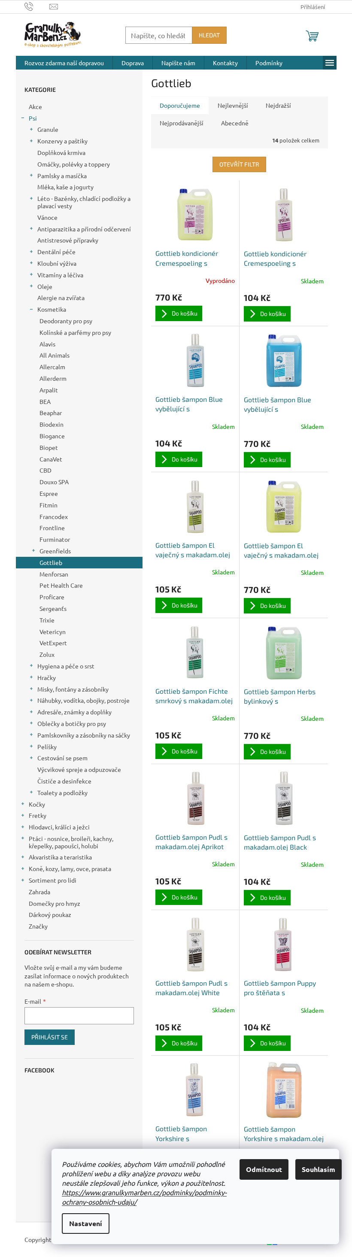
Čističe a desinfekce (64, 781)
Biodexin (51, 424)
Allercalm (52, 366)
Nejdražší (278, 105)
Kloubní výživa (56, 263)
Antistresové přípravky (67, 240)
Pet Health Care (61, 585)
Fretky (37, 815)
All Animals (54, 355)
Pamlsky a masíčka (62, 175)
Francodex (53, 516)
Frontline (52, 527)
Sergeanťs (53, 608)
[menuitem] (64, 63)
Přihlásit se (49, 1037)
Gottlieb (50, 562)
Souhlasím (318, 1169)
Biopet (48, 447)
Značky (38, 926)
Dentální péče (56, 251)
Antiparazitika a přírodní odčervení (84, 229)
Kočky (37, 804)
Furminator (54, 539)
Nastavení (85, 1223)
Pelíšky (47, 746)
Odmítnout (264, 1169)
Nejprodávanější (181, 123)
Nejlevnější (233, 105)
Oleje (44, 286)
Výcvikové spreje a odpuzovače (79, 769)
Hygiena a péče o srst (65, 666)
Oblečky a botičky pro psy (71, 723)
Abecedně (235, 123)
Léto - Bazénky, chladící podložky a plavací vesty (83, 202)
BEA (45, 401)
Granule (47, 129)
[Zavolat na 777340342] (37, 5)
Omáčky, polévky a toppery (73, 164)
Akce (35, 106)
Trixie (47, 620)
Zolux (47, 654)
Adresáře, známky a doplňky (74, 712)
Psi (33, 118)
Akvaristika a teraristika (60, 857)
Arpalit (48, 390)
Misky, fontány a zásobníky (73, 689)
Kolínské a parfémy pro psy (75, 332)
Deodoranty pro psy (65, 321)
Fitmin (48, 505)
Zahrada (39, 892)
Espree (48, 493)
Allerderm (53, 378)
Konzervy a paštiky (62, 141)
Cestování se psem (62, 758)
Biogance (52, 436)
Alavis (47, 344)
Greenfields (55, 551)
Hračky (46, 677)
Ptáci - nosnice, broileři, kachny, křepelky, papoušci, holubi (71, 842)
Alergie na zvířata (61, 297)
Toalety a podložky (62, 792)
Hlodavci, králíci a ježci (59, 827)
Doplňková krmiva (61, 152)
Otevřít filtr (239, 164)
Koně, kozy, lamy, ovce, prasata (70, 868)
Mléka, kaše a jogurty (65, 187)
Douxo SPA (54, 482)
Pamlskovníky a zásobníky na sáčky (83, 735)
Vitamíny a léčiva (60, 275)
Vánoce (47, 217)
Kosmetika (51, 309)
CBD (45, 470)
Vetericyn (52, 631)
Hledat (209, 35)
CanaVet (50, 459)
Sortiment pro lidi (52, 880)
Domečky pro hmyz (54, 903)
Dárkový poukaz (50, 914)
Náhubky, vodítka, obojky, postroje (83, 700)
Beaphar (50, 412)
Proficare (51, 597)
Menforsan (53, 574)
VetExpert (53, 643)
